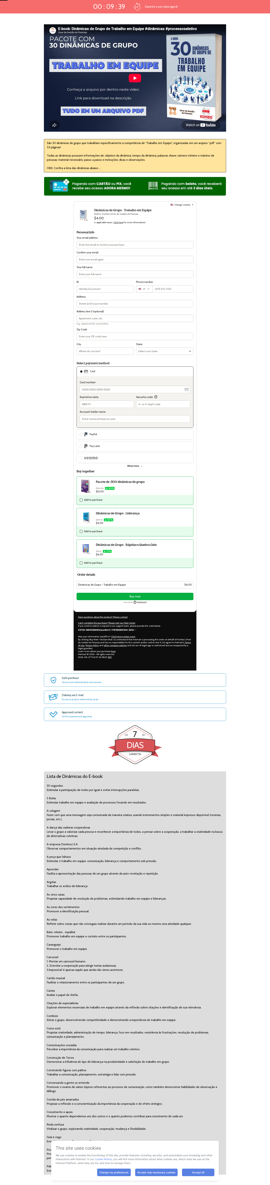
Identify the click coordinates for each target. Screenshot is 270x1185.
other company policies (115, 645)
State (139, 344)
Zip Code (82, 329)
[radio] (81, 371)
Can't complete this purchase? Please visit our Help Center (106, 623)
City (79, 344)
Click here (118, 222)
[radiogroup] (135, 414)
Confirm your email (87, 252)
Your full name (85, 267)
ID (78, 282)
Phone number (144, 282)
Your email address (87, 237)
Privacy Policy (92, 645)
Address (81, 296)
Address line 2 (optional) (90, 311)
